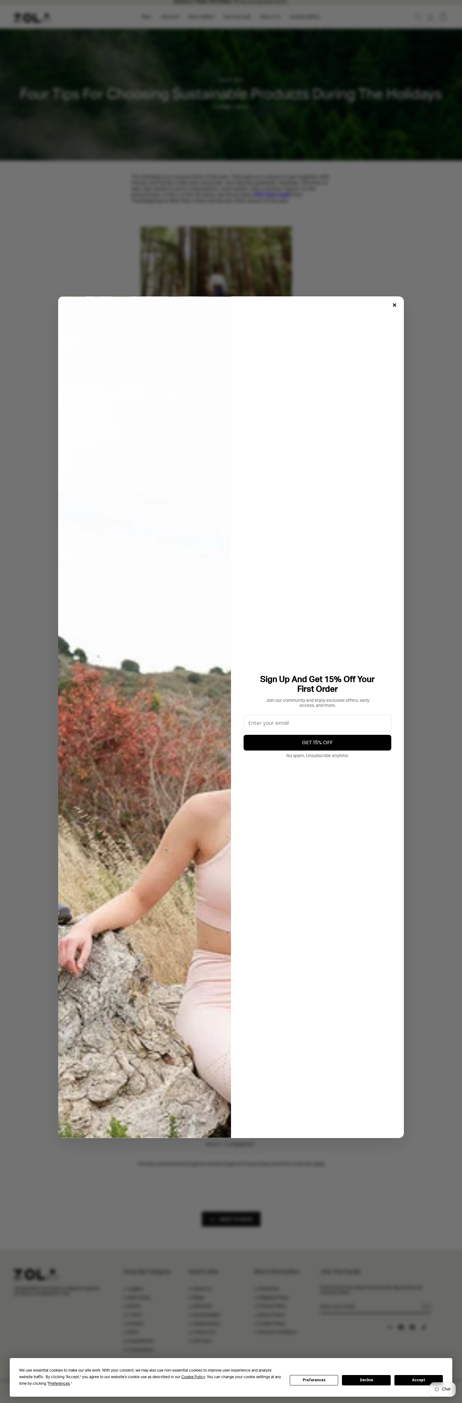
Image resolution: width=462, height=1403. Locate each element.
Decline (366, 1380)
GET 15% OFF (317, 742)
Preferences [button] (59, 1384)
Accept (418, 1380)
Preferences (314, 1380)
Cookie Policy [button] (193, 1377)
